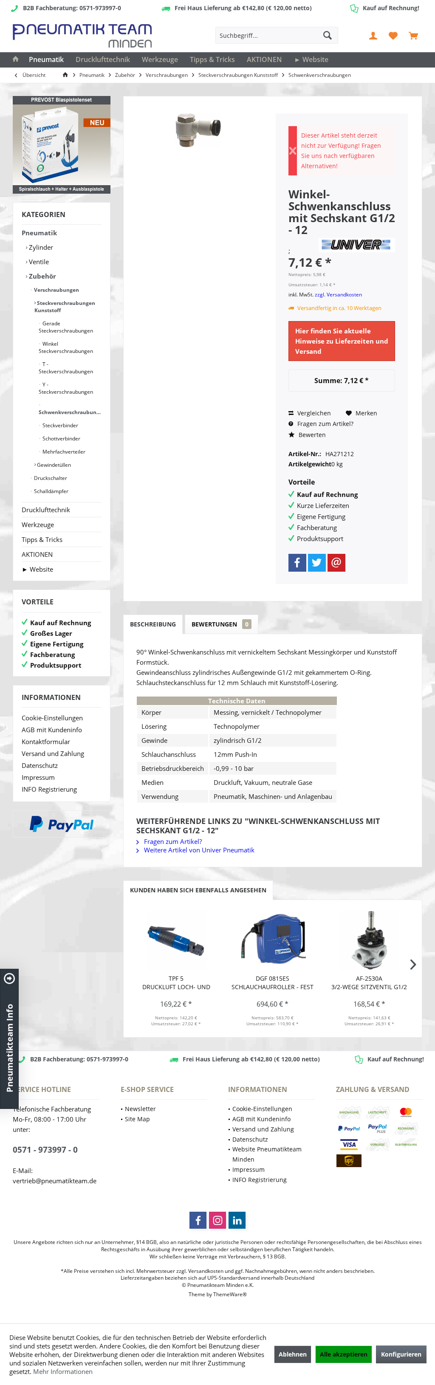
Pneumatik (39, 232)
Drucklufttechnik (46, 509)
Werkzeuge (38, 524)
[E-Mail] (336, 563)
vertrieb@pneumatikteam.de (54, 1180)
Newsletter (140, 1109)
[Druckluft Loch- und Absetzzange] (176, 940)
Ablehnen (293, 1354)
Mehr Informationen (63, 1371)
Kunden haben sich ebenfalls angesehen (198, 890)
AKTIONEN (37, 554)
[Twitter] (317, 563)
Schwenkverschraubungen (70, 412)
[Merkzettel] (393, 35)
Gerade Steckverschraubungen (66, 327)
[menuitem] (413, 35)
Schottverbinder (60, 438)
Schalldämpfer (50, 491)
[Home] (15, 60)
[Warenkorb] (413, 35)
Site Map (137, 1119)
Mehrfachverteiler (63, 451)
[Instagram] (217, 1220)
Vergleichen (313, 413)
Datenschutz (40, 765)
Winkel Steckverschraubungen (66, 347)
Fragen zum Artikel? (324, 424)
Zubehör (41, 276)
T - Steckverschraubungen (66, 368)
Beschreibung (153, 624)
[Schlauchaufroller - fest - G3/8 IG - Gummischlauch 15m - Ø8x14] (272, 940)
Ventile (38, 261)
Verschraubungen (56, 289)
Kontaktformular (46, 741)
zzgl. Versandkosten (338, 294)
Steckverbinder (59, 425)
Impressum (38, 777)
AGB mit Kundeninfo (52, 729)
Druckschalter (50, 478)
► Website (37, 569)
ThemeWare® (230, 1294)
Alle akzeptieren (343, 1354)
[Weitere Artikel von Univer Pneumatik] (357, 245)
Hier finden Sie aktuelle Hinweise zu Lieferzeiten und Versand (341, 341)
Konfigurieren (401, 1354)
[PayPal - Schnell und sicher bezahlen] (61, 824)
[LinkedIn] (237, 1220)
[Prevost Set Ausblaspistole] (61, 145)
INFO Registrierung (49, 789)
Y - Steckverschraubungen (66, 388)
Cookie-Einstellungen (52, 718)
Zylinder (40, 247)
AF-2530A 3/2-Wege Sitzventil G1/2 (369, 982)
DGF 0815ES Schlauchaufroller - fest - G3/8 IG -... (273, 982)
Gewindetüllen (53, 464)
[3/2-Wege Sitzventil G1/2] (369, 940)
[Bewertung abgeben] (302, 241)
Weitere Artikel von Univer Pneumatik (198, 850)
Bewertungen (220, 624)
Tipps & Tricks (42, 539)
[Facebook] (297, 563)
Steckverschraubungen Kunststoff (64, 306)
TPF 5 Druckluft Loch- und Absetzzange (176, 982)
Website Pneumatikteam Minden (267, 1154)
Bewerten (311, 435)
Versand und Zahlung (53, 753)
